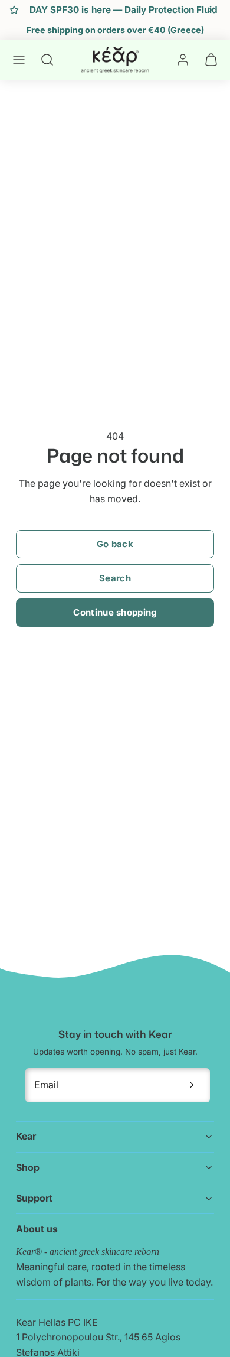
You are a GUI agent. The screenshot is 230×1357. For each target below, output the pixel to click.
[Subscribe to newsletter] (192, 1085)
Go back (115, 543)
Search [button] (115, 578)
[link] (183, 59)
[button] (19, 59)
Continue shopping (114, 612)
